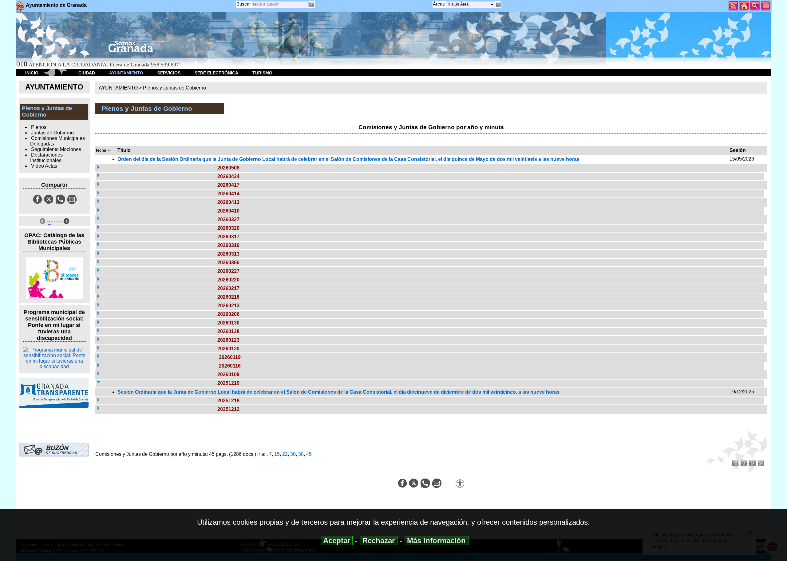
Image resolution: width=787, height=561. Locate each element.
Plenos (38, 127)
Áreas (439, 3)
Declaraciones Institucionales (46, 157)
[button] (498, 4)
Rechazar (378, 540)
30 (293, 454)
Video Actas (44, 166)
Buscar (243, 3)
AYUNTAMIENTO (126, 72)
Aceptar (336, 540)
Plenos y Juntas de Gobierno (174, 87)
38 (301, 454)
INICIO (31, 72)
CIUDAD (86, 72)
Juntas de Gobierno (52, 132)
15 (277, 454)
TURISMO (262, 72)
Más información (436, 540)
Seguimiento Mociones (56, 149)
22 (285, 454)
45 (309, 454)
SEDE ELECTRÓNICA (216, 72)
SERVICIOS (168, 72)
